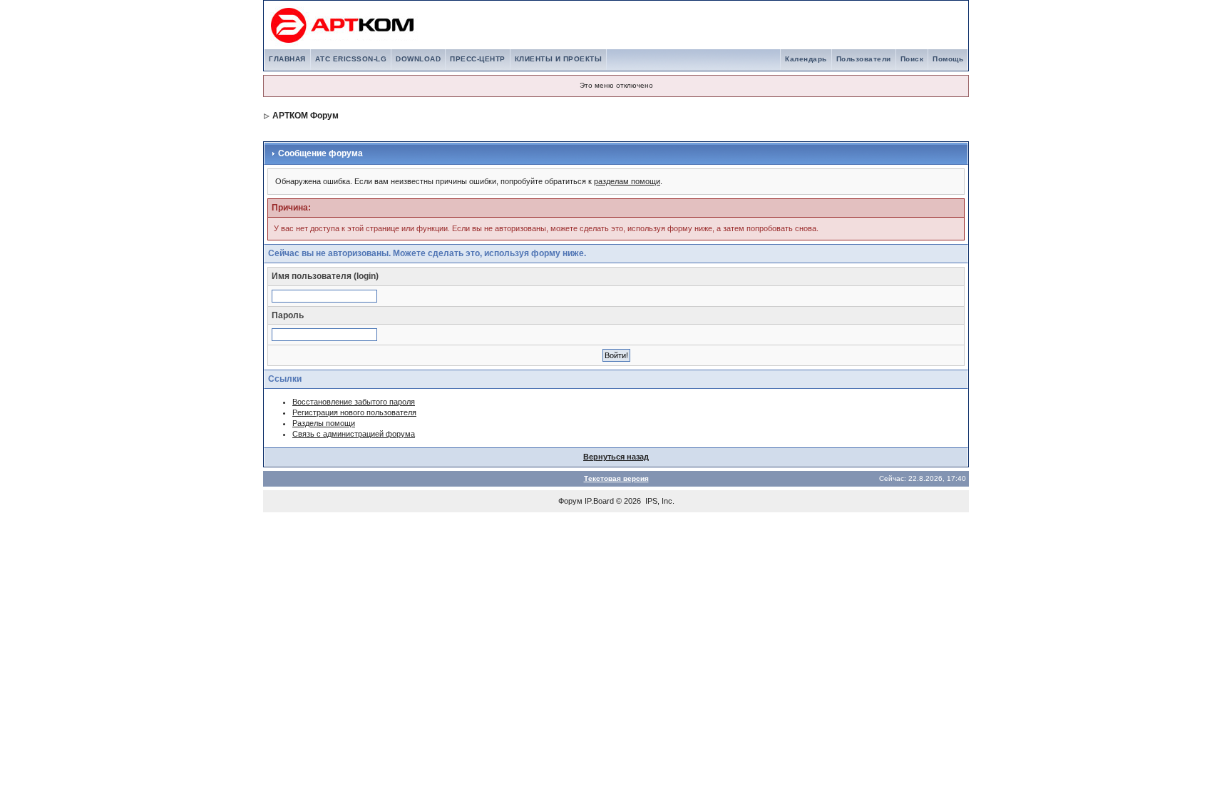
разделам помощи (627, 181)
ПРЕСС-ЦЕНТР (477, 59)
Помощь (948, 59)
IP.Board (599, 501)
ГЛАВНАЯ (287, 59)
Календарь (806, 59)
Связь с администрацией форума (353, 434)
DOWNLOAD (418, 59)
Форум (570, 501)
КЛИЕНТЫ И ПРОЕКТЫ (558, 59)
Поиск (912, 59)
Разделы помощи (323, 423)
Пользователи (863, 59)
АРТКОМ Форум (305, 116)
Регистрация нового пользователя (354, 412)
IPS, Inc (658, 501)
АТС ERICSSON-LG (351, 59)
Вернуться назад (616, 456)
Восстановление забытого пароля (353, 401)
